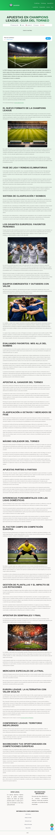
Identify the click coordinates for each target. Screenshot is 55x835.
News (52, 7)
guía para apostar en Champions (27, 717)
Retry (31, 30)
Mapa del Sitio (28, 827)
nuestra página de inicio (19, 102)
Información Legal (28, 821)
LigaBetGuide (35, 7)
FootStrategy (43, 3)
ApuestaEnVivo (50, 3)
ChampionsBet (42, 7)
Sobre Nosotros (28, 814)
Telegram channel (10, 39)
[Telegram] (51, 828)
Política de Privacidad (28, 824)
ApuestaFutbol (16, 5)
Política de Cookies (28, 817)
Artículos (48, 7)
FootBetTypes (37, 3)
